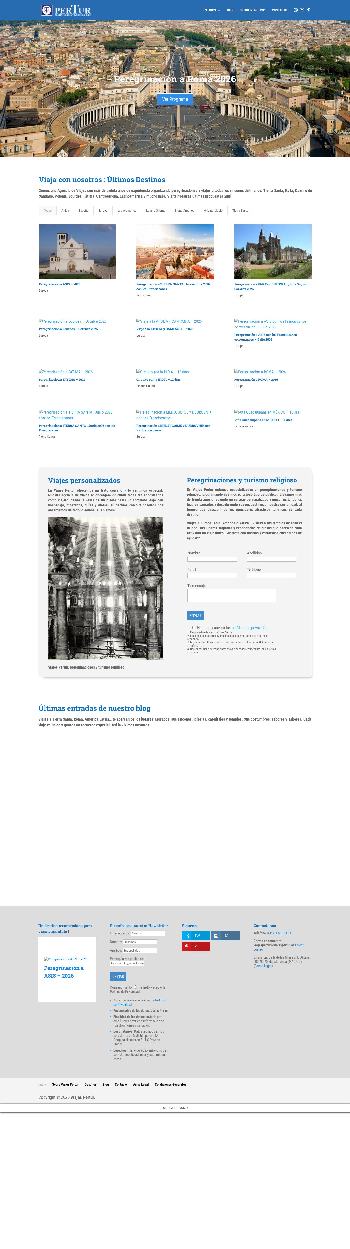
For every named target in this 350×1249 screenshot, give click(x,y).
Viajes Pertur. (82, 1097)
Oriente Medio (213, 210)
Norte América (184, 210)
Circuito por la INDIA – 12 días (158, 379)
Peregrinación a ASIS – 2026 (59, 284)
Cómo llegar (263, 966)
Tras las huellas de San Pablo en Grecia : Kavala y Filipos (109, 791)
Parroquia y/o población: (127, 959)
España (84, 210)
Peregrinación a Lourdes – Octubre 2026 (68, 329)
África (65, 210)
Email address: (120, 933)
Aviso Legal (141, 1084)
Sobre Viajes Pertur (65, 1084)
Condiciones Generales (170, 1084)
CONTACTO (279, 10)
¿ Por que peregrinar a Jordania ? (81, 751)
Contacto (121, 1084)
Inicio (42, 1084)
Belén (49, 830)
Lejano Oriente (155, 210)
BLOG (230, 10)
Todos (48, 210)
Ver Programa (175, 99)
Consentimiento (121, 987)
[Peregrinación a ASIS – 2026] (67, 959)
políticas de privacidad (249, 627)
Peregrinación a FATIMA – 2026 (62, 379)
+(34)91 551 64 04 (278, 933)
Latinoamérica (126, 210)
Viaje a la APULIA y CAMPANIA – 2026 (164, 329)
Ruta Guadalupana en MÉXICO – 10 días (263, 420)
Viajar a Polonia (62, 870)
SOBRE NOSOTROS (253, 10)
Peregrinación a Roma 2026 (175, 79)
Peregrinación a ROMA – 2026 (256, 379)
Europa (103, 210)
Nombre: (116, 942)
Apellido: (116, 950)
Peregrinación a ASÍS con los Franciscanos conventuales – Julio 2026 (265, 337)
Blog (106, 1084)
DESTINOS (209, 10)
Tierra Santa (240, 210)
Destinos (90, 1084)
